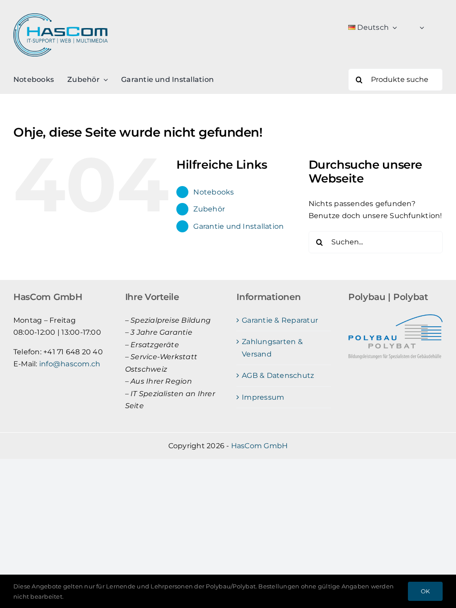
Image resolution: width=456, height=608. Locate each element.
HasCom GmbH (259, 446)
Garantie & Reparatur (280, 320)
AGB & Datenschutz (278, 375)
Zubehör (209, 209)
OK (425, 591)
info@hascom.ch (69, 364)
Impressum (263, 397)
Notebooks (213, 192)
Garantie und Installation (238, 226)
